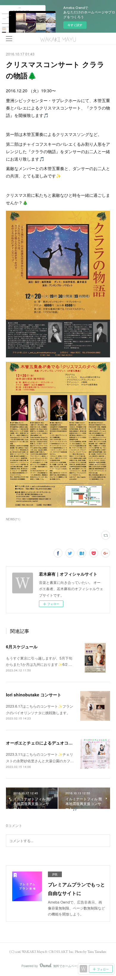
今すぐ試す (75, 25)
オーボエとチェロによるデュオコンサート (45, 743)
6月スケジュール (21, 646)
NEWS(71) (13, 519)
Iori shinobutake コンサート (33, 695)
